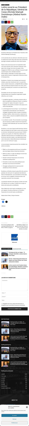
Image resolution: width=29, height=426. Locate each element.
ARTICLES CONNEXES (6, 248)
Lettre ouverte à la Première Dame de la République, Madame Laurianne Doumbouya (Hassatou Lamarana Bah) (18, 337)
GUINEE (6, 2)
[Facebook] (2, 22)
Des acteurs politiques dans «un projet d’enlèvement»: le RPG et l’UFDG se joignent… (7, 226)
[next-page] (4, 273)
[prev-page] (2, 273)
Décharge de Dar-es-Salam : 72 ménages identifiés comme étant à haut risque (18, 254)
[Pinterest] (9, 22)
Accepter (14, 415)
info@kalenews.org (11, 404)
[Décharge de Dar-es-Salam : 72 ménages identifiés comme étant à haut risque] (4, 254)
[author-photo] (14, 240)
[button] (27, 407)
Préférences (14, 422)
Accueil (2, 2)
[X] (5, 22)
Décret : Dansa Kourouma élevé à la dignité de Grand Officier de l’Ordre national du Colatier (18, 260)
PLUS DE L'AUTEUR (17, 248)
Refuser (14, 419)
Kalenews (4, 19)
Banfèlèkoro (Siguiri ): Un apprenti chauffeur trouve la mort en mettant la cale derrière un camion (21, 227)
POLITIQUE (7, 4)
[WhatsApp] (12, 22)
